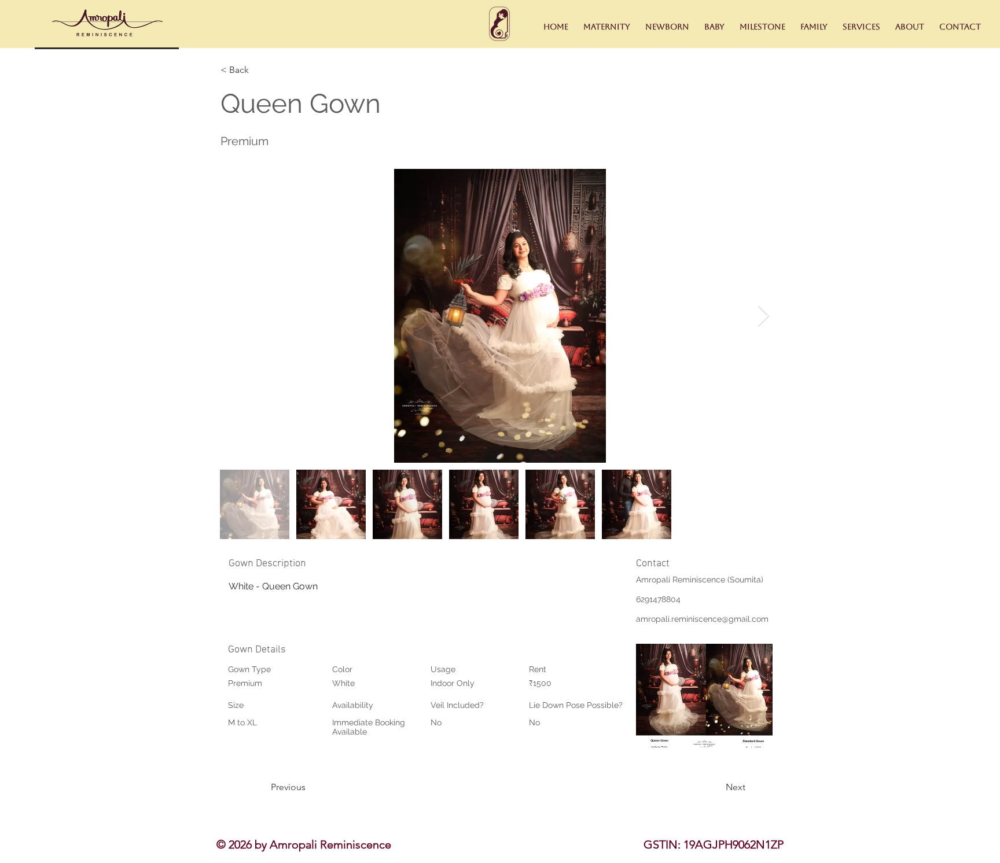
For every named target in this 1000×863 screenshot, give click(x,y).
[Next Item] (763, 316)
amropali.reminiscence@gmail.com (702, 619)
